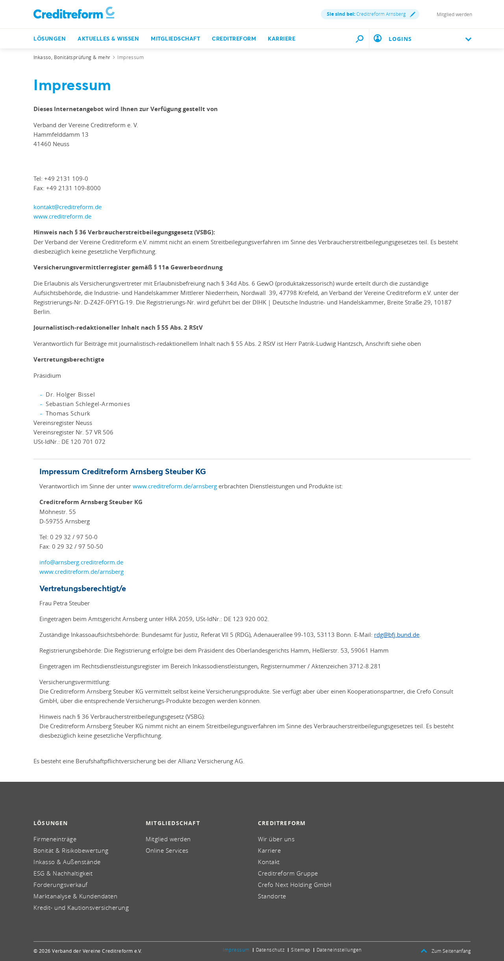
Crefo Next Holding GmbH (295, 885)
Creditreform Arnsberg (366, 14)
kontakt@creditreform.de (67, 207)
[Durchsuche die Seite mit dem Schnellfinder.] (359, 38)
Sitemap (300, 949)
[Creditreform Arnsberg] (74, 14)
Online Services (167, 850)
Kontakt (269, 862)
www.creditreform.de (62, 216)
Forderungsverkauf (60, 885)
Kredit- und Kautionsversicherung (81, 907)
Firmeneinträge (54, 839)
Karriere (281, 38)
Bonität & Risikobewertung (71, 850)
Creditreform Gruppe (288, 873)
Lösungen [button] (49, 38)
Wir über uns (276, 839)
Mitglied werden (454, 14)
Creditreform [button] (234, 38)
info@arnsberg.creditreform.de (81, 562)
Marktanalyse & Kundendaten (75, 896)
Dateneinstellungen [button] (339, 949)
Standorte (272, 896)
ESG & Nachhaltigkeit (63, 873)
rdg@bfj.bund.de (396, 634)
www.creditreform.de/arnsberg (175, 486)
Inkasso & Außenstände (67, 862)
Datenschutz (270, 949)
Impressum (236, 949)
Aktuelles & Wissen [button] (108, 38)
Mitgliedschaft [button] (175, 38)
